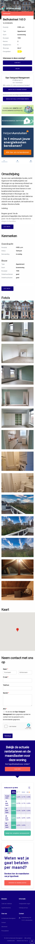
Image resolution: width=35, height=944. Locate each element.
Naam (5, 669)
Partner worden (29, 2)
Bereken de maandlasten (17, 882)
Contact (17, 62)
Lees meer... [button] (7, 226)
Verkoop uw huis (23, 907)
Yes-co (26, 940)
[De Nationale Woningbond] (11, 8)
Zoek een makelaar (6, 903)
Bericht (6, 693)
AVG (5, 709)
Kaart (30, 161)
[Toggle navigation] (31, 8)
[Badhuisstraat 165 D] (17, 310)
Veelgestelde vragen (24, 903)
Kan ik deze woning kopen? (17, 89)
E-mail (5, 677)
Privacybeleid (5, 930)
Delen (18, 68)
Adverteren (4, 926)
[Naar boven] (32, 941)
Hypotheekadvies (6, 907)
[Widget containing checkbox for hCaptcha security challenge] (17, 726)
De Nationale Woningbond (8, 918)
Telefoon (6, 685)
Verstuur (7, 736)
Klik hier (18, 769)
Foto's (17, 161)
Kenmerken (4, 161)
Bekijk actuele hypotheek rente (17, 99)
